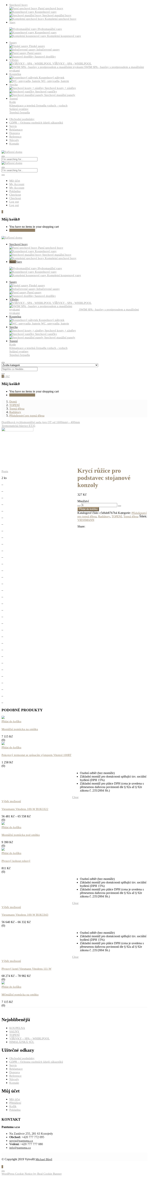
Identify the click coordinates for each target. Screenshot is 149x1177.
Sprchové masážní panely (59, 95)
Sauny (13, 42)
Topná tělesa (16, 408)
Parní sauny (34, 53)
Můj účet (14, 180)
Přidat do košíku (88, 509)
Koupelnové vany (46, 11)
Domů (13, 401)
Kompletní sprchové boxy (60, 18)
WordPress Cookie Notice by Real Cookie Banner (32, 1173)
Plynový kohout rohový (16, 860)
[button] (2, 211)
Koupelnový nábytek (51, 77)
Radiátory (15, 412)
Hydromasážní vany (50, 29)
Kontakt (14, 143)
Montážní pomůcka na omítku (20, 729)
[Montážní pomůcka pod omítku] (3, 823)
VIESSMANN (85, 519)
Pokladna (15, 191)
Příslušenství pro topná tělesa (26, 415)
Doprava (14, 133)
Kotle (12, 102)
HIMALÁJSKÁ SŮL (21, 1042)
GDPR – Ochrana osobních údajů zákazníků (36, 122)
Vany (12, 22)
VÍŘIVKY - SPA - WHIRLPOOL (72, 63)
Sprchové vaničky (46, 91)
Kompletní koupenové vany (64, 35)
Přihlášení (15, 1102)
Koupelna (15, 74)
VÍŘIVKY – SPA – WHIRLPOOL (29, 1038)
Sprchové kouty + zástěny (60, 88)
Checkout (15, 194)
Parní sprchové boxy (50, 8)
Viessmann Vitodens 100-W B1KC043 (25, 914)
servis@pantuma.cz (21, 1140)
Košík (12, 1106)
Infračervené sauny (48, 49)
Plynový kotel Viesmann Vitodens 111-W (26, 968)
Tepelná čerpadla (19, 112)
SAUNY (14, 1031)
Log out (14, 201)
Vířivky (14, 60)
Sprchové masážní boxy (56, 15)
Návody (14, 140)
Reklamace (16, 129)
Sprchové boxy (18, 4)
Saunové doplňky (45, 56)
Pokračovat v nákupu (22, 230)
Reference (15, 136)
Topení (13, 98)
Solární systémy (19, 109)
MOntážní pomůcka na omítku (20, 994)
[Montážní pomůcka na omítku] (3, 717)
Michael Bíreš (44, 1159)
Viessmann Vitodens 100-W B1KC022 (25, 809)
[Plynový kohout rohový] (3, 849)
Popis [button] (5, 471)
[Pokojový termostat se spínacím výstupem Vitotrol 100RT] (3, 743)
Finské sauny (37, 46)
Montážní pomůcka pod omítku (21, 834)
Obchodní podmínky (22, 119)
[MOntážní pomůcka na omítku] (3, 983)
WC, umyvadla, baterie (55, 81)
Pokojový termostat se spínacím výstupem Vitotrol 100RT (36, 755)
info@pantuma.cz (20, 1147)
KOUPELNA (17, 1028)
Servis (13, 126)
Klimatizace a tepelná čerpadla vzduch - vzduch (38, 105)
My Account (16, 184)
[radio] (113, 773)
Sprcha (13, 84)
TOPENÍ (14, 405)
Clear (75, 797)
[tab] (74, 468)
